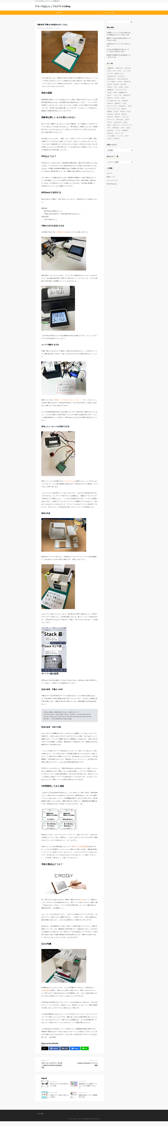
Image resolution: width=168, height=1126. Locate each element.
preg (128, 127)
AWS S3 (110, 117)
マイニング (126, 70)
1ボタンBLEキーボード (113, 100)
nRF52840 (126, 81)
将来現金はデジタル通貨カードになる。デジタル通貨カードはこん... (88, 1085)
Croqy (83, 899)
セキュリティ (119, 133)
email (65, 1048)
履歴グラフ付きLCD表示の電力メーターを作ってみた (119, 39)
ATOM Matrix (45, 990)
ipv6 (126, 135)
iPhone (109, 87)
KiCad (122, 111)
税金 (109, 125)
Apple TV (116, 125)
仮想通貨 (110, 68)
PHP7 (109, 122)
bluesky (76, 1048)
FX (108, 127)
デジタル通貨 (111, 135)
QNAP (123, 108)
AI (115, 87)
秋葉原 (109, 111)
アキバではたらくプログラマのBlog (52, 6)
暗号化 (117, 117)
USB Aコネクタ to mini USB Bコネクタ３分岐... (59, 1084)
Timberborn (122, 106)
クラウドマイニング (126, 125)
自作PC (110, 98)
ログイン (109, 173)
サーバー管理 (111, 81)
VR (109, 70)
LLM (123, 98)
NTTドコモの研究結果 (81, 846)
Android (110, 114)
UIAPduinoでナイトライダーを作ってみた (118, 45)
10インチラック (112, 106)
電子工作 (124, 84)
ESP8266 (125, 100)
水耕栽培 (110, 89)
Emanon (97, 1118)
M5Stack (57, 28)
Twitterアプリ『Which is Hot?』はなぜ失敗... (59, 1096)
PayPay (110, 103)
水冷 (115, 92)
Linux (119, 81)
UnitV (116, 111)
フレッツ (120, 135)
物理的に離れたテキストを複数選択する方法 (88, 1096)
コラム (118, 130)
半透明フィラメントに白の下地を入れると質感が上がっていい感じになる (119, 34)
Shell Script (119, 119)
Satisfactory (111, 79)
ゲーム (110, 73)
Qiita (127, 119)
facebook (55, 1048)
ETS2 (117, 98)
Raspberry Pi (111, 76)
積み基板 (125, 130)
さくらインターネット (113, 108)
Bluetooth (110, 130)
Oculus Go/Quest (122, 79)
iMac (125, 122)
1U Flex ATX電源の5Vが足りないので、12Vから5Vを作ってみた (118, 50)
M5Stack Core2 (62, 232)
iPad (130, 106)
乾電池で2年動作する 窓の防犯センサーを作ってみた (118, 56)
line (86, 1048)
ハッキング (124, 117)
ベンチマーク (117, 95)
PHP (126, 87)
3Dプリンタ (117, 70)
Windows (110, 133)
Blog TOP (59, 12)
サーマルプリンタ (69, 481)
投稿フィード (111, 177)
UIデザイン (110, 119)
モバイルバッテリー (120, 89)
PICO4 (117, 114)
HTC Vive (121, 76)
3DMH (124, 114)
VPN (121, 87)
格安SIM (118, 103)
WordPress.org (111, 184)
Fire (128, 111)
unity (109, 92)
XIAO (109, 84)
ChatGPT (116, 138)
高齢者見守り (51, 28)
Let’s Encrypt (117, 122)
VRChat (116, 84)
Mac (109, 95)
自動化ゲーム (119, 73)
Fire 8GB (40, 1113)
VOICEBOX (115, 127)
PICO (109, 138)
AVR (123, 127)
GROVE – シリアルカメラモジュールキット (67, 400)
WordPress (126, 95)
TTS (124, 103)
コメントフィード (112, 180)
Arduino (127, 68)
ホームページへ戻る (108, 12)
